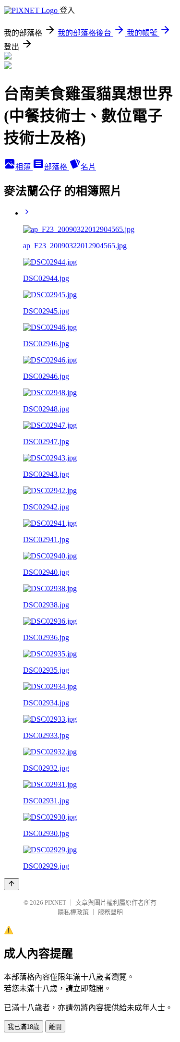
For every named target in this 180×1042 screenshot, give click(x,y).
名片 (88, 167)
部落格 (56, 167)
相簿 (24, 167)
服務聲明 (110, 912)
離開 (55, 1026)
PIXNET (55, 902)
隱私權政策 (73, 912)
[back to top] (11, 884)
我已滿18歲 (23, 1026)
